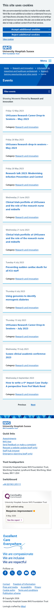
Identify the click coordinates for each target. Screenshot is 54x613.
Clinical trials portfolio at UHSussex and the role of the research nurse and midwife (25, 206)
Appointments (9, 438)
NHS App (7, 441)
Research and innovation (27, 127)
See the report (13, 520)
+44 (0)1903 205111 (12, 484)
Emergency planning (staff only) (17, 453)
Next (33, 404)
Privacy (38, 587)
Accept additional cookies (25, 29)
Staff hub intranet (11, 450)
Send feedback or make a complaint (19, 444)
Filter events (9, 91)
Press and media (10, 587)
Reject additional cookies (26, 34)
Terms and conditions (28, 590)
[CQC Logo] (13, 498)
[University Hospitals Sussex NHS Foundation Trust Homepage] (18, 50)
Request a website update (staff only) (20, 447)
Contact (6, 584)
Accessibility (26, 587)
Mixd (23, 606)
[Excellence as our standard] (17, 425)
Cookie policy (9, 590)
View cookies (8, 39)
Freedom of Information (24, 584)
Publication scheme (12, 593)
